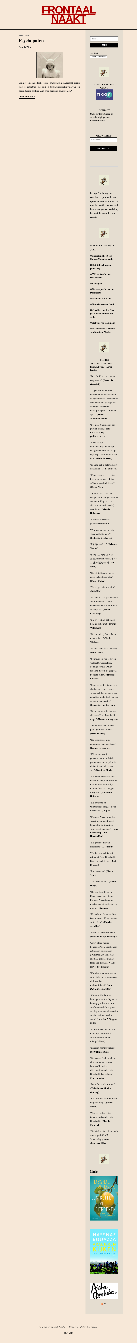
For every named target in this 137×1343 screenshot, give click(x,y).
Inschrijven (104, 148)
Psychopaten (31, 40)
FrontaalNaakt (69, 14)
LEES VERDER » (27, 96)
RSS (105, 1303)
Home (68, 1333)
